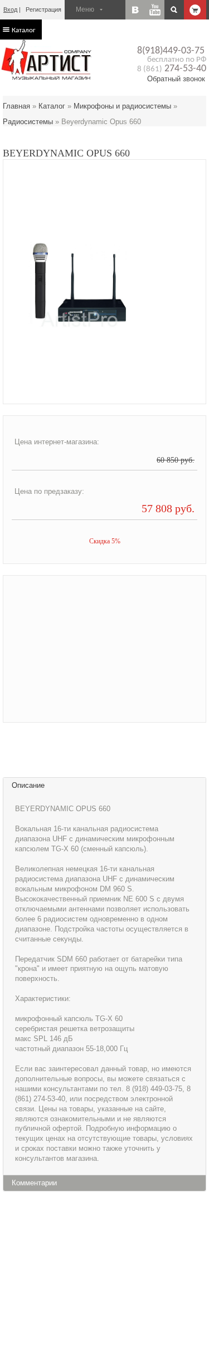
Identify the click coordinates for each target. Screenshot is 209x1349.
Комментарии (34, 1183)
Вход (10, 9)
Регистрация (43, 9)
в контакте (135, 9)
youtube (154, 9)
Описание (28, 785)
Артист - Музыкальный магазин (47, 59)
